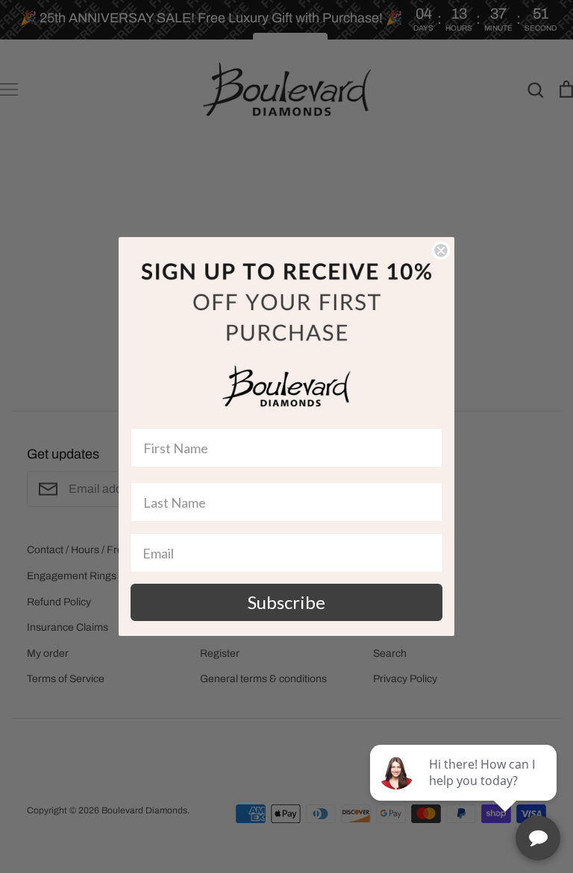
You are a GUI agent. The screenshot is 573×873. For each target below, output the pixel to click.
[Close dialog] (440, 250)
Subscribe (286, 602)
